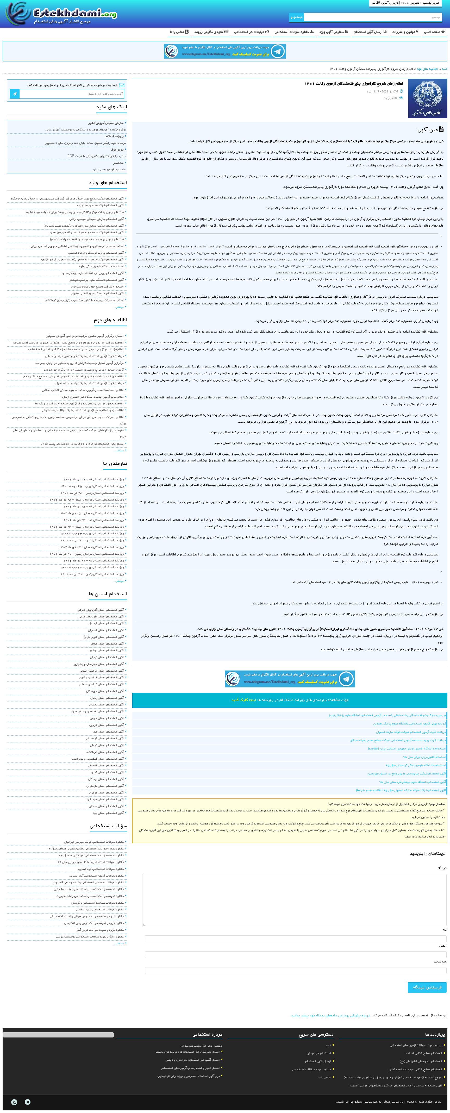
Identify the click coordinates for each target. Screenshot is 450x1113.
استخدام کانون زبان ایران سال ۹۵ (424, 757)
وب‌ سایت (440, 962)
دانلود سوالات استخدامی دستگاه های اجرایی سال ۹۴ (90, 862)
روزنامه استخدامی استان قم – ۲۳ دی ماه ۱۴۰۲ (94, 520)
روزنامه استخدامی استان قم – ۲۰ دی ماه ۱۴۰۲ (94, 561)
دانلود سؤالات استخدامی (292, 32)
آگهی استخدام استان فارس (107, 718)
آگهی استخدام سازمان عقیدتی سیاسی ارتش (97, 219)
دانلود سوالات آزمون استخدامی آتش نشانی (97, 876)
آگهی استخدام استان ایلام (107, 644)
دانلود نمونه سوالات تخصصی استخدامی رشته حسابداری (89, 889)
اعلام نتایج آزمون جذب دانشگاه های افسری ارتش (93, 397)
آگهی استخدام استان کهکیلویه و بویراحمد (98, 759)
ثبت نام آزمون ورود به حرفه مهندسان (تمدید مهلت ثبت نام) (87, 239)
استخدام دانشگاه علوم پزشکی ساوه (101, 266)
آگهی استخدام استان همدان (106, 806)
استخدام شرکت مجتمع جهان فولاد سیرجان (97, 287)
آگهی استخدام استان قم (108, 732)
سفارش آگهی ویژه (332, 32)
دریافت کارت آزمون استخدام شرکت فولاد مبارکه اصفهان (411, 732)
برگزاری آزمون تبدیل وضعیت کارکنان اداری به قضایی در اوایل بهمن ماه (79, 363)
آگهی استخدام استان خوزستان (105, 691)
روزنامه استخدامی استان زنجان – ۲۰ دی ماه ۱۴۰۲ (92, 574)
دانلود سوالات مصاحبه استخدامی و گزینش (97, 903)
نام (445, 930)
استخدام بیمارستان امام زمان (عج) (421, 1062)
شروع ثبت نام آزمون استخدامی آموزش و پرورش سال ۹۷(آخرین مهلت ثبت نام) (393, 1078)
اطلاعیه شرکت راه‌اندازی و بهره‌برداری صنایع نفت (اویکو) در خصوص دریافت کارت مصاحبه (68, 343)
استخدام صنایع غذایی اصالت (424, 1053)
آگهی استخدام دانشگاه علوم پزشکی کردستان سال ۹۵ (412, 782)
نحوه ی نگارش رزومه (209, 32)
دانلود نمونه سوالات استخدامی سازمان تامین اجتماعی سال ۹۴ (85, 849)
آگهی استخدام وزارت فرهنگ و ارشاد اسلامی (96, 253)
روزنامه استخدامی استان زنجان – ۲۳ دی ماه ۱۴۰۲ (92, 540)
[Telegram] (27, 1102)
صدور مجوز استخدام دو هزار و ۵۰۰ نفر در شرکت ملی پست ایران (82, 444)
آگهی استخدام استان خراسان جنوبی (102, 671)
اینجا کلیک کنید (243, 700)
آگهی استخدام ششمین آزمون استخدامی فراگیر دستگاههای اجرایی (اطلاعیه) (395, 1086)
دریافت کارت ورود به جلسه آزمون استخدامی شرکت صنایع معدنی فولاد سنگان (398, 740)
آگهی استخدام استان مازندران (105, 786)
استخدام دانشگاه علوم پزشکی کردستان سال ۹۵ (415, 765)
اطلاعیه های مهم (427, 69)
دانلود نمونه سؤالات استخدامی (311, 1070)
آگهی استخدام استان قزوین (106, 725)
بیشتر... (119, 307)
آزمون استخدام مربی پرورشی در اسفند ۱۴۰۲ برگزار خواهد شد (84, 370)
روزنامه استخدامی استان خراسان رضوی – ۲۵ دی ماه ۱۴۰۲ (86, 500)
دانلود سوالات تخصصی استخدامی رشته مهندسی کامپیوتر (88, 883)
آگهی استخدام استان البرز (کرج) (104, 637)
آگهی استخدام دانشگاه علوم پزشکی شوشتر (97, 280)
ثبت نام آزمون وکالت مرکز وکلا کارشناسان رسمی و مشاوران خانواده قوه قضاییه (75, 212)
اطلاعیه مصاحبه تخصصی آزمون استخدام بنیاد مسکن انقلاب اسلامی (83, 390)
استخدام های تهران (319, 1053)
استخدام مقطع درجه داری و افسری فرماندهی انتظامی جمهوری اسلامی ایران (77, 246)
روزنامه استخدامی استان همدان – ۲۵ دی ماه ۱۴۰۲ (91, 513)
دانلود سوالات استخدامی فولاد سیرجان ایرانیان (94, 842)
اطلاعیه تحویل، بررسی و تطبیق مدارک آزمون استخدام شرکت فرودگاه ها (79, 404)
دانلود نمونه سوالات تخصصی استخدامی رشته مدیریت (90, 896)
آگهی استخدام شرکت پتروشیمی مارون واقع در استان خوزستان (407, 774)
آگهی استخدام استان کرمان (107, 745)
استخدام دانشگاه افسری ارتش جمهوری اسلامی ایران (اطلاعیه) (407, 749)
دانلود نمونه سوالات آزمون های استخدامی (416, 1045)
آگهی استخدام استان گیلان (107, 772)
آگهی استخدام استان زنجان (107, 698)
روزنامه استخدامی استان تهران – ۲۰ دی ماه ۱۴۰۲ (92, 568)
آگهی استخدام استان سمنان (106, 705)
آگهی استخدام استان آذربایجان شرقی (101, 610)
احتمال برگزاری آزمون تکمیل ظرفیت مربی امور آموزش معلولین (85, 336)
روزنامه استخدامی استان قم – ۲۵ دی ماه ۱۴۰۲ (94, 507)
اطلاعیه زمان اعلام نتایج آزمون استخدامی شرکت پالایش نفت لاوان (83, 410)
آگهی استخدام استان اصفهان (106, 630)
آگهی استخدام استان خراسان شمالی (101, 684)
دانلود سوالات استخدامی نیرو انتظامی (100, 910)
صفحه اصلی (432, 32)
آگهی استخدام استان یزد (108, 813)
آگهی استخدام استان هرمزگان (105, 800)
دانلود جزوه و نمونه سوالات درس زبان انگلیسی (94, 923)
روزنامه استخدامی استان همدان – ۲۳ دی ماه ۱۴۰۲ (91, 547)
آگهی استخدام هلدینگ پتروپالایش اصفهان (97, 294)
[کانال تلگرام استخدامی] (225, 52)
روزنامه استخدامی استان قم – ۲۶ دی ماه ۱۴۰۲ (94, 480)
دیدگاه (442, 868)
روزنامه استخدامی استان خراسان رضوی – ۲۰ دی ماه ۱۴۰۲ (86, 554)
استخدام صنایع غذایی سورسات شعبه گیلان (415, 1070)
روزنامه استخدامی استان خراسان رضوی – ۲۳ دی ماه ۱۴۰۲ (86, 527)
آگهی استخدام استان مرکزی (106, 793)
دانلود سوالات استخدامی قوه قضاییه (101, 869)
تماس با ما (177, 32)
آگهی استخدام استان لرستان (106, 779)
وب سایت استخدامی (364, 1102)
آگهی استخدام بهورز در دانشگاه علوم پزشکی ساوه (93, 273)
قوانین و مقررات (404, 32)
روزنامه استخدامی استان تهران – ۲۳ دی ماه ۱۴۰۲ (92, 534)
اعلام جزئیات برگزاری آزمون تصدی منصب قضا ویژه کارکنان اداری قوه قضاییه (76, 350)
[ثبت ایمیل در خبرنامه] (14, 93)
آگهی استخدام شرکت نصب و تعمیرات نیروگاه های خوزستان (87, 233)
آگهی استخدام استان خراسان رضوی (101, 678)
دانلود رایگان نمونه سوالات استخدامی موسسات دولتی (90, 937)
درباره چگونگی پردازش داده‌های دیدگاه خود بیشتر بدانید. (330, 1016)
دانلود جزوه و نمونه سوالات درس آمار (100, 930)
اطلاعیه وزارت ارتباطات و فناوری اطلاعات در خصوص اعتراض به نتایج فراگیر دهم (73, 377)
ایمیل (443, 946)
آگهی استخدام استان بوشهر (106, 651)
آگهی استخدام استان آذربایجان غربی (101, 617)
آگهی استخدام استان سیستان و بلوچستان (98, 712)
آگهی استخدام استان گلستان (106, 766)
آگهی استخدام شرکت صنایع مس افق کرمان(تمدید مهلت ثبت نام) (83, 226)
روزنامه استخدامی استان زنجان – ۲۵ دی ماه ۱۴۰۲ (92, 493)
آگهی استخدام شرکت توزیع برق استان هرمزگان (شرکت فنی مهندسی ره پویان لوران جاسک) (67, 199)
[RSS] (14, 1102)
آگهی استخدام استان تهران (107, 657)
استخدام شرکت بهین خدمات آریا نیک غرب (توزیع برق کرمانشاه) (84, 300)
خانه (444, 69)
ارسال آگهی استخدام (369, 32)
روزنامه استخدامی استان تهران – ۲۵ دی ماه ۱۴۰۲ (92, 486)
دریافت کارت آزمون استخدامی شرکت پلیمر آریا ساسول (89, 383)
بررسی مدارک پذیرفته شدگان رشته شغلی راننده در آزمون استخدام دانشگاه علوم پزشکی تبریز (387, 715)
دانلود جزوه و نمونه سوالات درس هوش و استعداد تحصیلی (87, 916)
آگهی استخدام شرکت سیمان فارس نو (100, 206)
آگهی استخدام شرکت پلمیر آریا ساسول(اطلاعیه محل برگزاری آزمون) (82, 260)
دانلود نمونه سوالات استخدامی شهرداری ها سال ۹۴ (91, 856)
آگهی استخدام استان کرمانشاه (105, 752)
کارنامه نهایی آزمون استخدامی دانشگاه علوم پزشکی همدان (409, 724)
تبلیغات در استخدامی (249, 32)
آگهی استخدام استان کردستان (105, 739)
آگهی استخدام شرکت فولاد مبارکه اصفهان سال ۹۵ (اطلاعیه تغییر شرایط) (401, 790)
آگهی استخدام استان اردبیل (106, 624)
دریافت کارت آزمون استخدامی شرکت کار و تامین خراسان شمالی (84, 356)
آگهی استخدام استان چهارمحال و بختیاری (99, 664)
